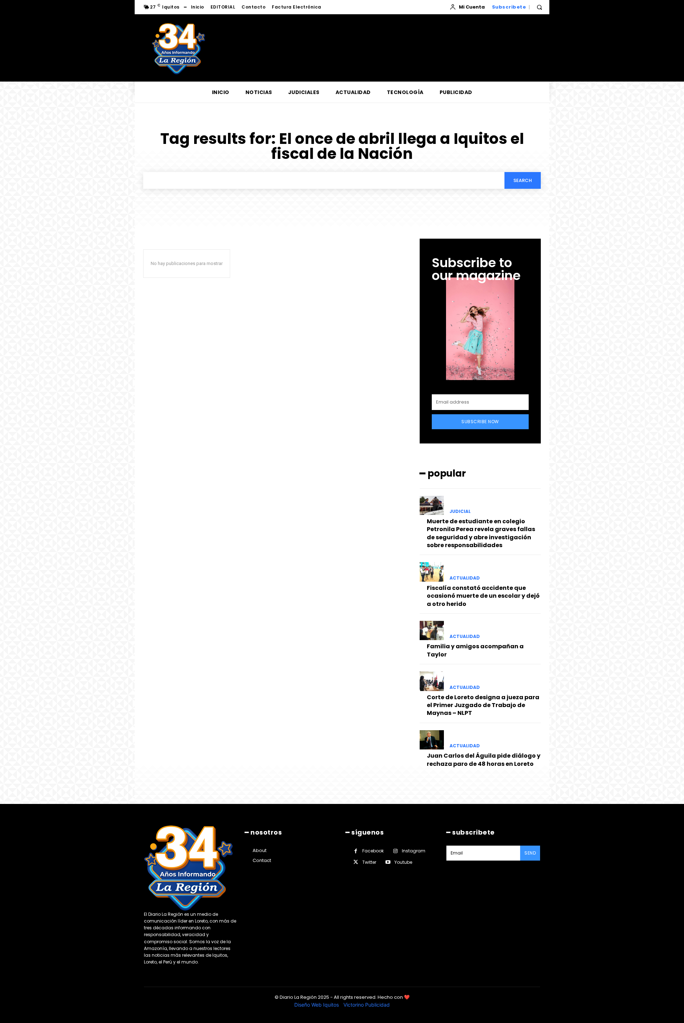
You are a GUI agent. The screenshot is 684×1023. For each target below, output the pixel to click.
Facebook (373, 851)
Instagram (413, 851)
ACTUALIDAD (465, 578)
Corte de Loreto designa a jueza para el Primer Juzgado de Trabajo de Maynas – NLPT (483, 705)
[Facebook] (355, 851)
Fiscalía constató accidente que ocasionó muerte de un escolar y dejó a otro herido (483, 596)
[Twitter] (355, 862)
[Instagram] (395, 851)
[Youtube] (387, 862)
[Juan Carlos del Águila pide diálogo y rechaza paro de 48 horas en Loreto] (432, 739)
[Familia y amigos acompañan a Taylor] (432, 630)
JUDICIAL (460, 511)
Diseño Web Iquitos (317, 1005)
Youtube (403, 862)
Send (530, 853)
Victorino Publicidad (366, 1005)
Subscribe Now (480, 422)
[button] (539, 7)
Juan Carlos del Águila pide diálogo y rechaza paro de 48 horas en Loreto (483, 760)
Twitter (369, 862)
